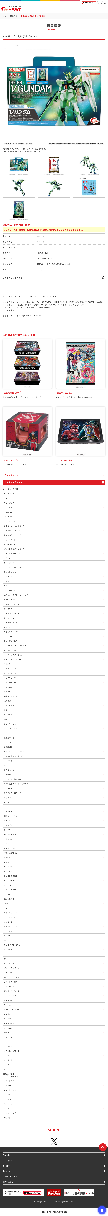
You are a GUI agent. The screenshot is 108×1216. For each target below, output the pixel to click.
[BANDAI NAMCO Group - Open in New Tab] (23, 1192)
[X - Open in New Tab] (102, 279)
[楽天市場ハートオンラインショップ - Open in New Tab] (54, 1192)
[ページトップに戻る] (103, 1147)
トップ (3, 16)
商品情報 (13, 16)
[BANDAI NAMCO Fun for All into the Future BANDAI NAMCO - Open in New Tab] (94, 2)
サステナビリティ (10, 1176)
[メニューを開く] (105, 9)
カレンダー (7, 1160)
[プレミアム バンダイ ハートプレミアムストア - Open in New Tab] (79, 1192)
